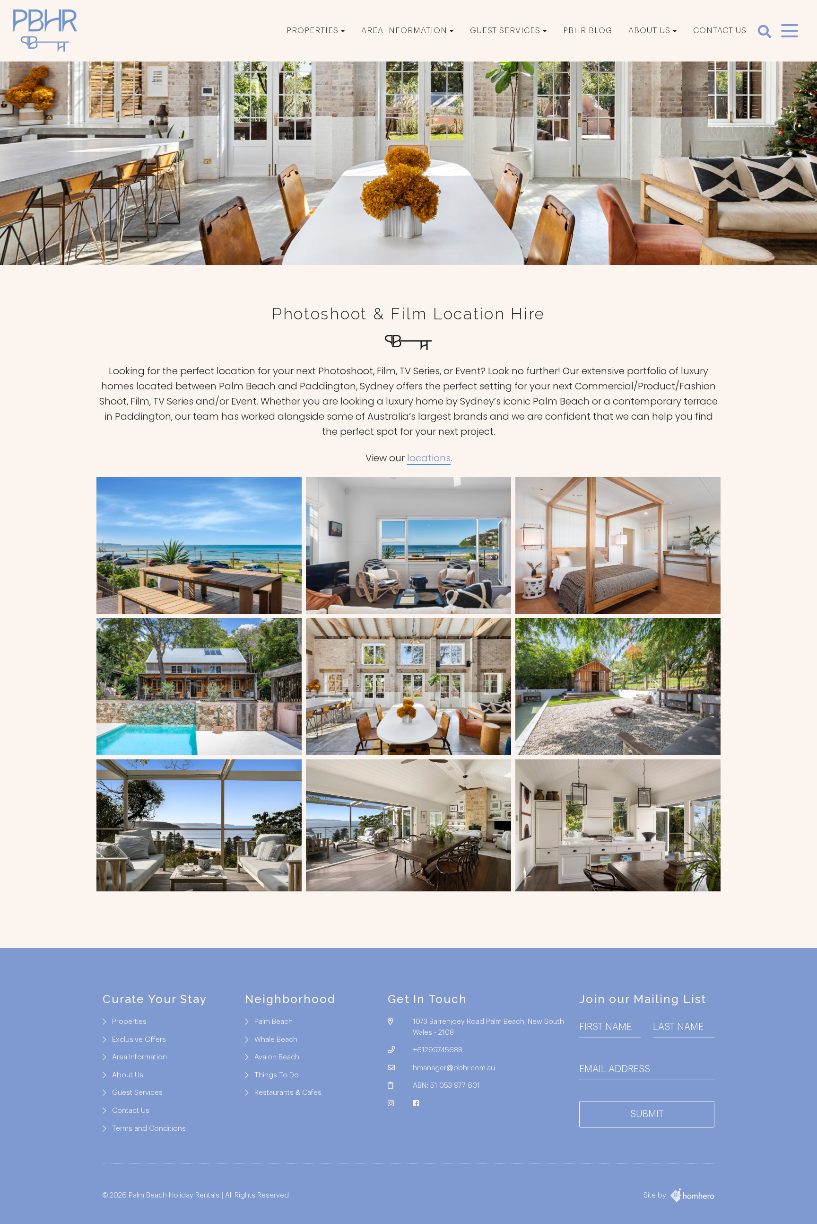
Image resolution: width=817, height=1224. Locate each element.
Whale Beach (275, 1039)
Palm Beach (273, 1021)
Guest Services (505, 30)
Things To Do (276, 1075)
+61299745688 (437, 1050)
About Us (649, 30)
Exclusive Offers (139, 1039)
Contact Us (720, 30)
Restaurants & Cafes (288, 1092)
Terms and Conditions (149, 1128)
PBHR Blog (587, 30)
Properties (313, 30)
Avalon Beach (276, 1057)
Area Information (404, 30)
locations (429, 458)
